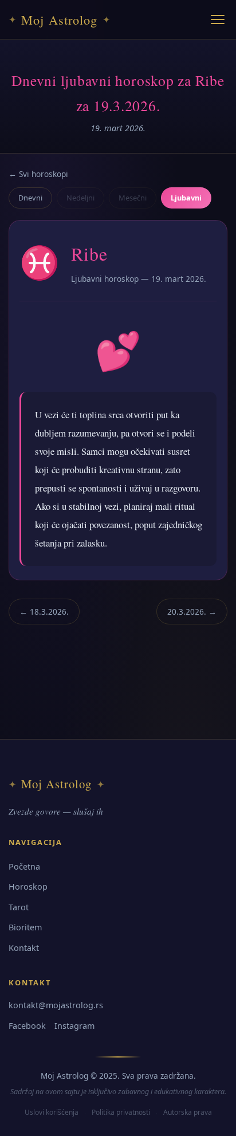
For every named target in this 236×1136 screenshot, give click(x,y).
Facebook (27, 1025)
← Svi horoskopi (38, 173)
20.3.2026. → (192, 611)
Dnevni (30, 197)
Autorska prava (187, 1112)
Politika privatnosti (121, 1112)
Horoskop (28, 886)
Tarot (19, 907)
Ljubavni (186, 197)
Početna (24, 866)
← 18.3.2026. (44, 611)
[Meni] (217, 19)
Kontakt (24, 947)
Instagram (74, 1025)
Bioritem (25, 927)
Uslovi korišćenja (51, 1112)
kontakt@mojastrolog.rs (56, 1005)
